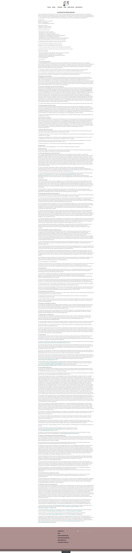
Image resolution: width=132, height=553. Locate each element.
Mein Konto (71, 7)
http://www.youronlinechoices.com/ (45, 175)
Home (49, 7)
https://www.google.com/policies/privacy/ (55, 510)
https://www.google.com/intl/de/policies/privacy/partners (52, 362)
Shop (53, 7)
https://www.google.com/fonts (59, 505)
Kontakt (59, 7)
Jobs (64, 7)
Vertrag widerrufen (66, 551)
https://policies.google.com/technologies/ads (54, 364)
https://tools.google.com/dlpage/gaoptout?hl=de (47, 359)
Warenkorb (78, 7)
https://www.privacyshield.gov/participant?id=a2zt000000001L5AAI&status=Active (54, 342)
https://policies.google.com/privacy (47, 430)
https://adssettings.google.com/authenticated (47, 365)
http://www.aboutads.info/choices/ (69, 174)
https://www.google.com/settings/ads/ (74, 510)
